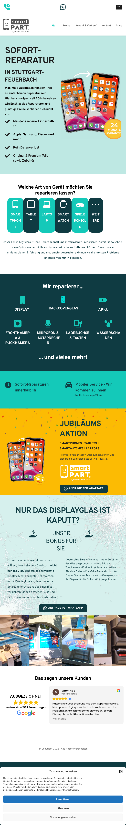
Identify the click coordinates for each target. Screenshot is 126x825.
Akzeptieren (63, 799)
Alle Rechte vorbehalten (74, 749)
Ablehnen (63, 808)
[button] (121, 771)
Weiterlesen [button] (59, 719)
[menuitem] (54, 26)
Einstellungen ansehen (63, 817)
